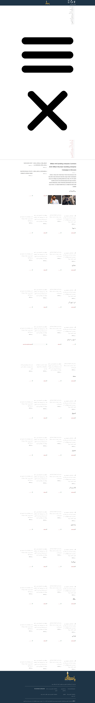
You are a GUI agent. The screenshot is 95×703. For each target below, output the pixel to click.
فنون (72, 17)
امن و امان (71, 13)
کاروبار (71, 18)
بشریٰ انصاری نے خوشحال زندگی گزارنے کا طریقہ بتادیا (41, 366)
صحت (72, 14)
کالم (72, 23)
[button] (47, 83)
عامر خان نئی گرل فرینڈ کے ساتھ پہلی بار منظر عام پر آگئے (27, 366)
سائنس (72, 19)
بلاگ (72, 22)
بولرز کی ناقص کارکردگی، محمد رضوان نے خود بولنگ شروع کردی (55, 216)
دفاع (72, 10)
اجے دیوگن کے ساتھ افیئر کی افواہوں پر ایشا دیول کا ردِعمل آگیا (26, 218)
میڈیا (72, 154)
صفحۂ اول (71, 6)
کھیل (72, 15)
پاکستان (71, 9)
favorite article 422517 (28, 163)
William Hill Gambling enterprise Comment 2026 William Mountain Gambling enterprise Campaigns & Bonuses (62, 167)
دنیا (72, 141)
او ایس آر (71, 11)
